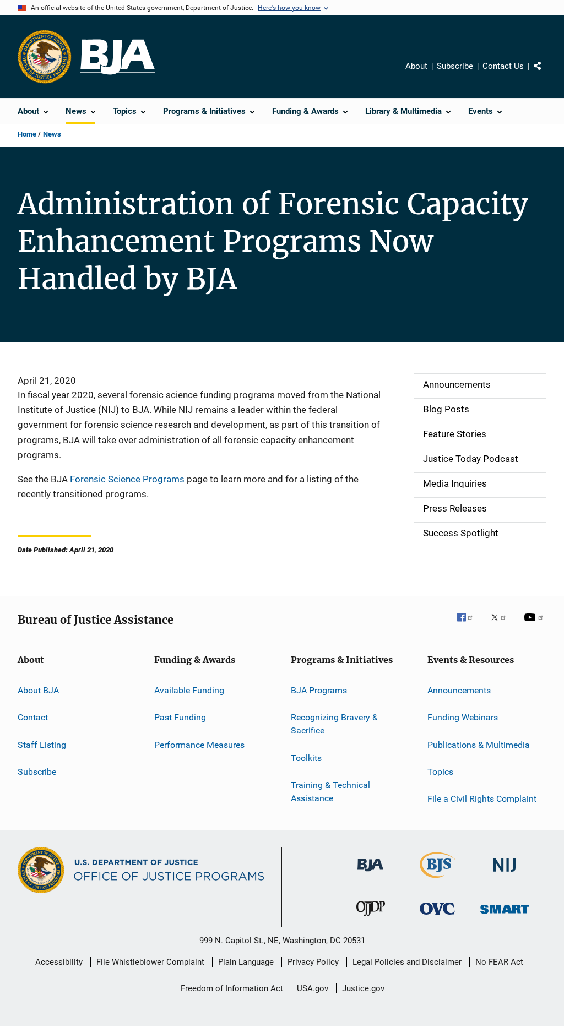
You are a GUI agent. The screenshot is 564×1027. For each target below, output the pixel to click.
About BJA (38, 690)
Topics (440, 772)
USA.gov (312, 988)
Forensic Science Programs (127, 479)
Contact (33, 717)
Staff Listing (42, 745)
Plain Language (246, 962)
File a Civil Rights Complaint (481, 799)
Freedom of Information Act (232, 988)
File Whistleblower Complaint (150, 962)
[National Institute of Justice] (505, 873)
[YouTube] (535, 625)
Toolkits (306, 757)
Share (546, 73)
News (52, 134)
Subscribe (455, 66)
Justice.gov (363, 988)
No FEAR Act (499, 962)
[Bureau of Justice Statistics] (437, 880)
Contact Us (503, 66)
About (416, 66)
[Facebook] (469, 625)
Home (27, 134)
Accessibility (59, 962)
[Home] (117, 56)
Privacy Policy (313, 962)
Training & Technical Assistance (330, 791)
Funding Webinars (462, 717)
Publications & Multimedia (478, 745)
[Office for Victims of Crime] (437, 917)
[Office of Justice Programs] (45, 57)
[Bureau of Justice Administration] (370, 873)
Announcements (459, 690)
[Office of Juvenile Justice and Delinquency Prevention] (370, 918)
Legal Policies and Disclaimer (407, 962)
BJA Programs (319, 690)
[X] (502, 625)
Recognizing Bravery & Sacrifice (334, 724)
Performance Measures (199, 745)
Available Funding (189, 690)
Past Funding (180, 717)
